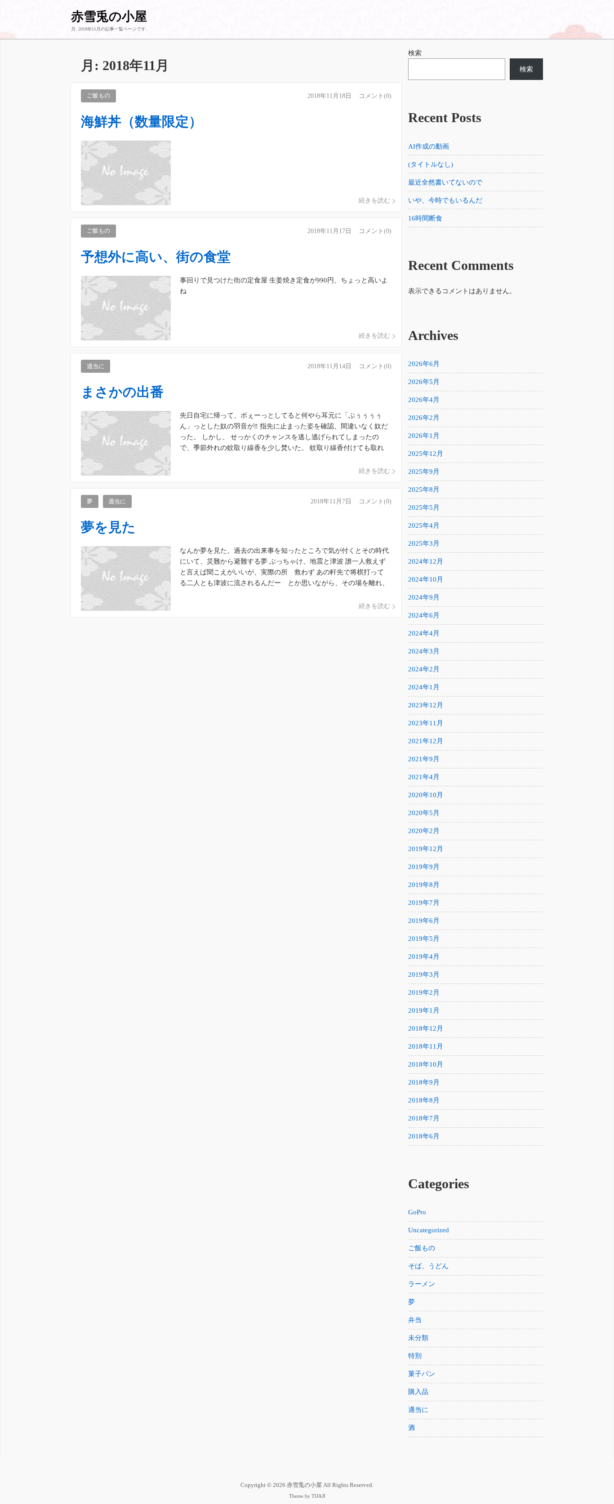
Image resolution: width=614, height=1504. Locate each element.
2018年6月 (424, 1136)
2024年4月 (424, 633)
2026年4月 (424, 399)
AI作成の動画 (428, 146)
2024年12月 (425, 561)
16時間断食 (425, 218)
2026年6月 (424, 363)
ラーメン (421, 1284)
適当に (418, 1409)
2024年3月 (424, 651)
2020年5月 (424, 812)
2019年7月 (424, 902)
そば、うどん (428, 1266)
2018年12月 (425, 1028)
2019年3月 (424, 974)
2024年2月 (424, 669)
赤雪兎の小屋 (109, 16)
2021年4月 (424, 777)
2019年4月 (424, 956)
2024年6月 (424, 615)
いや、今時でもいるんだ (445, 200)
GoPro (417, 1212)
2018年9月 (424, 1082)
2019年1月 (424, 1010)
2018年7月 (424, 1118)
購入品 (418, 1391)
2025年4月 (424, 525)
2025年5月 (424, 507)
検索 (415, 53)
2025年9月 (424, 471)
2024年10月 (425, 579)
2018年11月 (425, 1046)
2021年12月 (425, 741)
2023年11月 (425, 723)
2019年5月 (424, 938)
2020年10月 (425, 794)
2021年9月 (424, 759)
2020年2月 (424, 830)
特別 (415, 1355)
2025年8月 (424, 489)
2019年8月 (424, 884)
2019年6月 (424, 920)
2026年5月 (424, 381)
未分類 (418, 1337)
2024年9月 (424, 597)
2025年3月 (424, 543)
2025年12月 (425, 453)
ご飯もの (421, 1248)
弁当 (415, 1319)
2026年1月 (424, 435)
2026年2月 (424, 417)
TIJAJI (318, 1496)
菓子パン (421, 1373)
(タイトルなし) (430, 164)
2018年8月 (424, 1100)
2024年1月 (424, 687)
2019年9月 (424, 866)
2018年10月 (425, 1064)
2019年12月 (425, 848)
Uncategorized (428, 1230)
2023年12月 (425, 705)
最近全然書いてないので (445, 182)
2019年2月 (424, 992)
